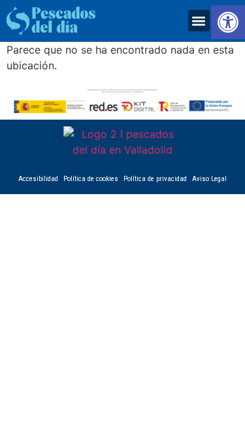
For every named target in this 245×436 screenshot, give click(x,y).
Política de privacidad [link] (155, 179)
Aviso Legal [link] (209, 179)
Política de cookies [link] (90, 179)
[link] (228, 22)
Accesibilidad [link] (38, 179)
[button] (199, 20)
